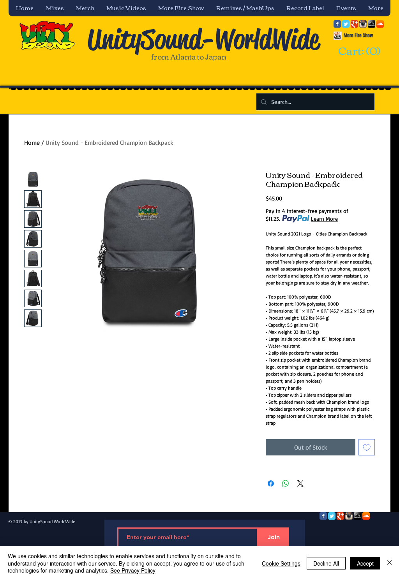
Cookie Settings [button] (281, 563)
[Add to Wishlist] (366, 447)
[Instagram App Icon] (363, 24)
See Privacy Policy (132, 570)
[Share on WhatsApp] (285, 483)
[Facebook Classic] (337, 24)
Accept (365, 563)
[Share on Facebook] (270, 483)
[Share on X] (300, 483)
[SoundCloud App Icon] (380, 24)
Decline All (326, 563)
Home (32, 142)
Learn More (324, 218)
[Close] (389, 563)
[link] (358, 51)
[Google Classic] (354, 24)
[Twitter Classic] (346, 24)
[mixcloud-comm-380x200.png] (371, 24)
